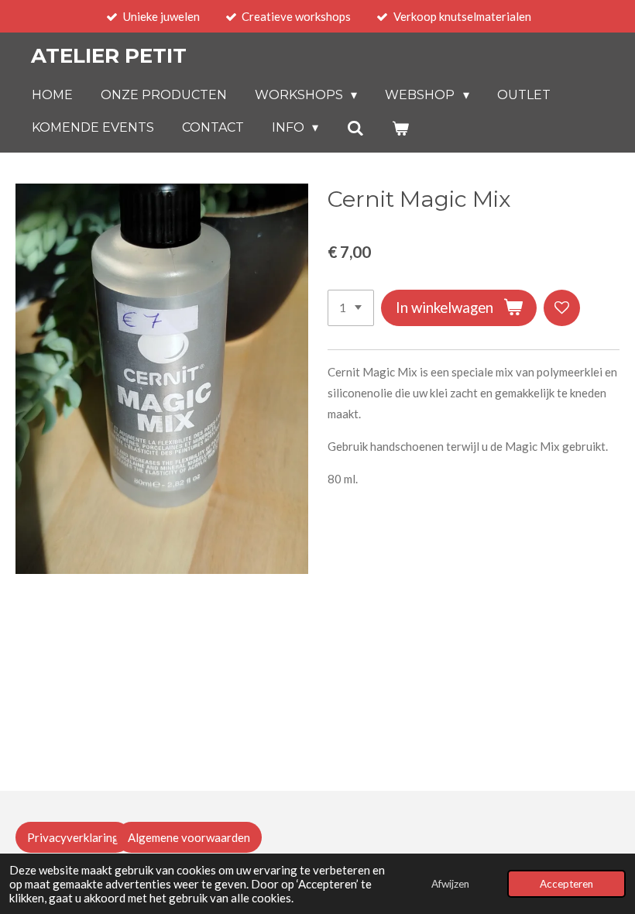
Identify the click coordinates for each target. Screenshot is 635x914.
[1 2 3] (351, 308)
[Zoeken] (354, 128)
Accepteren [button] (566, 884)
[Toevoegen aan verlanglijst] (562, 308)
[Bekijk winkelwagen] (400, 128)
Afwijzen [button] (450, 884)
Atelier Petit (109, 55)
